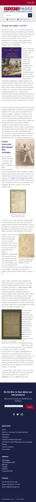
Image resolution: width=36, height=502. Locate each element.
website (17, 377)
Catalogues (5, 437)
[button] (30, 2)
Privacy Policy (6, 449)
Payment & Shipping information (12, 439)
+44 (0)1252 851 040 (11, 482)
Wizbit (22, 499)
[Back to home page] (18, 9)
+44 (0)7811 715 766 (13, 484)
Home (4, 430)
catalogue (5, 377)
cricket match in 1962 (25, 287)
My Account (12, 19)
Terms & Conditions (8, 447)
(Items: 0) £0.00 (24, 19)
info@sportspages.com (13, 487)
